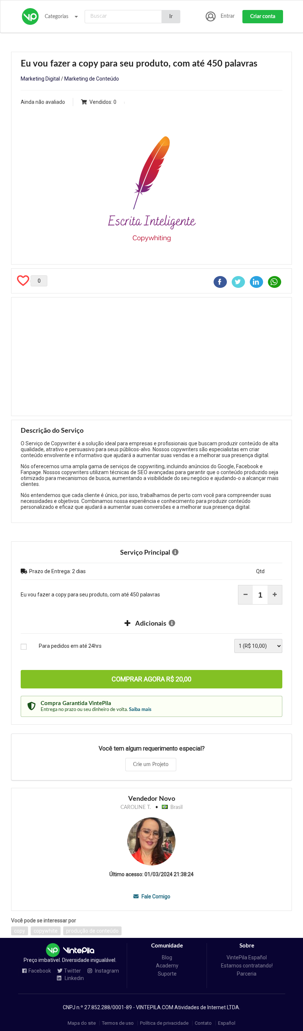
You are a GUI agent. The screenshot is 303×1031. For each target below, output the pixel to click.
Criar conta (262, 16)
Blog (167, 957)
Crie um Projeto (150, 764)
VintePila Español (247, 957)
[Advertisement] (151, 356)
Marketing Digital (40, 79)
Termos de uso (118, 1023)
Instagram (106, 971)
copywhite (46, 931)
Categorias (56, 16)
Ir (171, 16)
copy (19, 931)
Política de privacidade (164, 1023)
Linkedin (74, 978)
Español (226, 1023)
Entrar (228, 16)
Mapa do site (82, 1023)
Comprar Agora (151, 679)
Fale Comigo (155, 896)
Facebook (39, 971)
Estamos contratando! (247, 966)
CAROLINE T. (135, 807)
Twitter (72, 971)
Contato (203, 1023)
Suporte (167, 974)
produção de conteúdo (92, 931)
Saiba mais (140, 709)
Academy (167, 966)
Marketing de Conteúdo (91, 79)
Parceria (246, 974)
